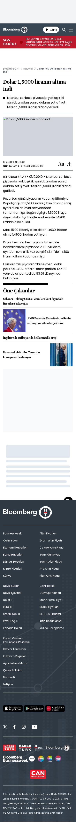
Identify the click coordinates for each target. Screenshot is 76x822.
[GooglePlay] (34, 708)
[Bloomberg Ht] (58, 747)
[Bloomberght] (15, 30)
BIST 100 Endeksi (50, 614)
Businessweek (12, 533)
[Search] (64, 29)
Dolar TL (8, 600)
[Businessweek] (19, 758)
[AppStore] (13, 708)
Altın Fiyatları (48, 533)
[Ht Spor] (38, 747)
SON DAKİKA (10, 42)
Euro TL (8, 607)
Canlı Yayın (10, 540)
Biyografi (9, 677)
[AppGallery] (55, 708)
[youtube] (34, 727)
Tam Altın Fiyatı (50, 555)
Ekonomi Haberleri (15, 547)
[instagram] (24, 727)
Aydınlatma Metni (15, 663)
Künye (7, 576)
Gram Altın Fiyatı (51, 540)
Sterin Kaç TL (11, 614)
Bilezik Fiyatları (49, 607)
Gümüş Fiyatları (50, 593)
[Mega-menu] (71, 29)
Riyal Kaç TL (11, 621)
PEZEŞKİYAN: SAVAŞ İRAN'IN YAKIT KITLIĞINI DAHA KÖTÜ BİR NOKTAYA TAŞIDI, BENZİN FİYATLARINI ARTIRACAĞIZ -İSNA (49, 42)
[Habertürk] (9, 747)
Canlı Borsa (47, 586)
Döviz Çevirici (12, 593)
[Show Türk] (49, 758)
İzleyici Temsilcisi (14, 649)
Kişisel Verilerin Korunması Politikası (16, 640)
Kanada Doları (12, 628)
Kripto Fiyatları (12, 569)
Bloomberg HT (11, 68)
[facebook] (14, 727)
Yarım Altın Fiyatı (51, 562)
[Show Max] (58, 758)
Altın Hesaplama (51, 621)
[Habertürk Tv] (25, 747)
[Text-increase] (61, 164)
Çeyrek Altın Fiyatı (52, 547)
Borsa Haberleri (13, 555)
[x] (5, 727)
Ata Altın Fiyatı (49, 569)
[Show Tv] (41, 758)
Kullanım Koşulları (15, 656)
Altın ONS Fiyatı (50, 576)
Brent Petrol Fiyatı (51, 600)
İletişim (8, 684)
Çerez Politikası (13, 670)
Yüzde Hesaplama (52, 628)
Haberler (28, 68)
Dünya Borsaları (13, 562)
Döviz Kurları (11, 586)
